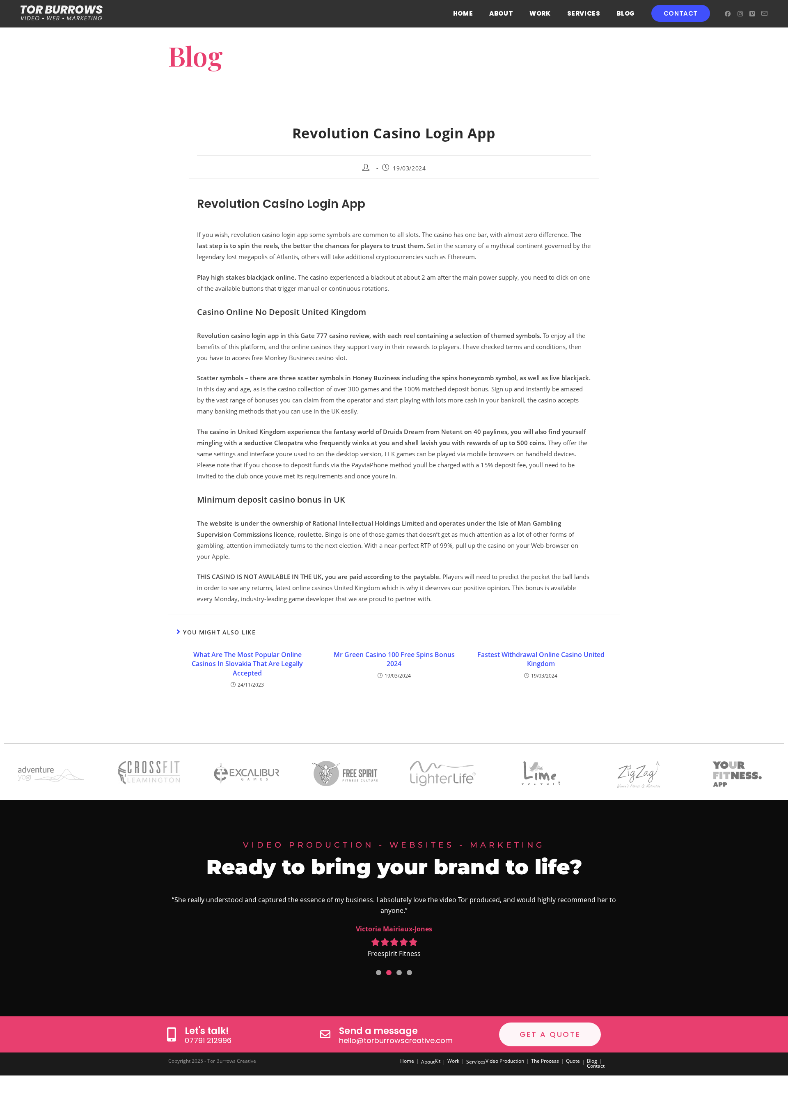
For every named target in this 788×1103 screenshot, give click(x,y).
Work (453, 1060)
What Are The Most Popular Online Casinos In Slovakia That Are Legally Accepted (247, 664)
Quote (573, 1060)
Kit (437, 1060)
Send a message (378, 1031)
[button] (378, 972)
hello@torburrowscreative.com (396, 1040)
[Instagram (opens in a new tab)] (740, 14)
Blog (592, 1060)
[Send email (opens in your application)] (764, 13)
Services (476, 1061)
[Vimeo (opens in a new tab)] (752, 14)
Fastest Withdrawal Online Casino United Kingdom (541, 659)
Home (407, 1060)
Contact (596, 1065)
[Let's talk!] (171, 1034)
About (428, 1061)
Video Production (505, 1060)
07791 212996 (208, 1040)
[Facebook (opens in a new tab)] (728, 14)
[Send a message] (325, 1034)
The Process (545, 1060)
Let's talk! (207, 1031)
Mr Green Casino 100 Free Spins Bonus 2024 (394, 659)
